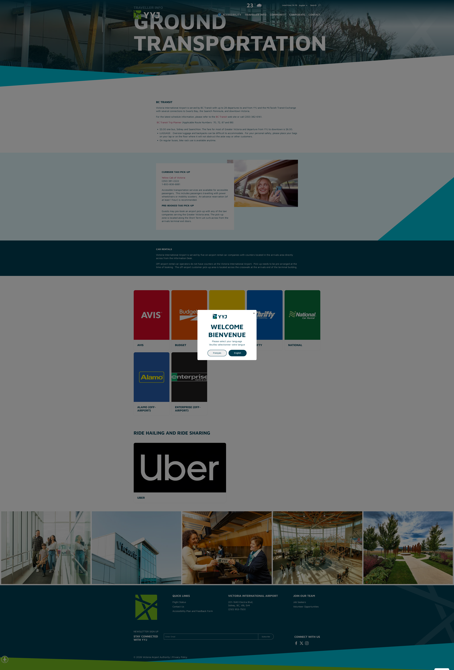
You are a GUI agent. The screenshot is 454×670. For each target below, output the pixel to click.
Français (217, 353)
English (237, 353)
